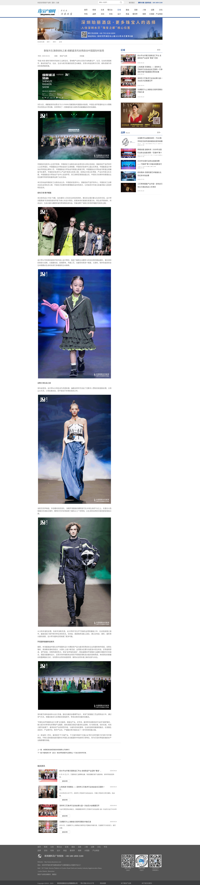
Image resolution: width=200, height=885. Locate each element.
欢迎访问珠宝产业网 (44, 2)
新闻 (94, 10)
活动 (102, 14)
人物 (144, 10)
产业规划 (159, 14)
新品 (127, 14)
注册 (57, 2)
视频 (144, 14)
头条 (102, 10)
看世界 (135, 14)
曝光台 (110, 10)
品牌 (94, 14)
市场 (86, 14)
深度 (136, 10)
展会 (127, 10)
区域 (119, 10)
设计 (119, 14)
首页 (86, 10)
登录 (53, 2)
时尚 (110, 14)
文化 (160, 10)
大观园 (151, 14)
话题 (152, 10)
